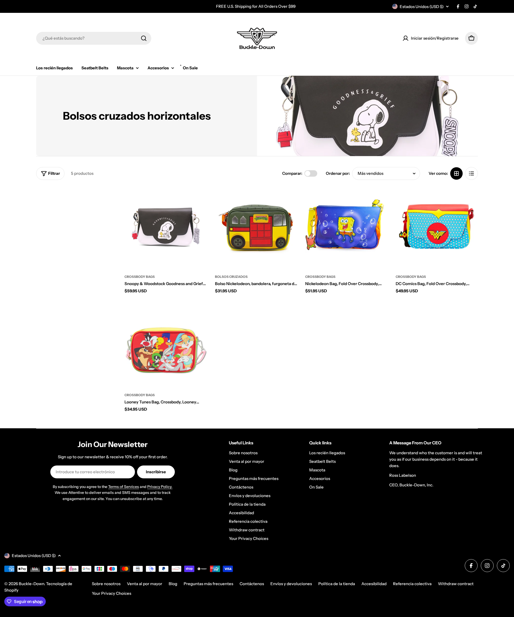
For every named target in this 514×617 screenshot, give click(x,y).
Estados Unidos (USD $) (422, 6)
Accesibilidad (374, 583)
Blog (173, 583)
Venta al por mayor (144, 583)
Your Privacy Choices (111, 593)
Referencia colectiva (412, 583)
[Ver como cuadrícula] (456, 173)
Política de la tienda (336, 583)
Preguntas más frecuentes (208, 583)
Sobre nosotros (106, 583)
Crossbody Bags (139, 277)
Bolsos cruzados (231, 277)
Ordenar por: (338, 173)
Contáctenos (252, 583)
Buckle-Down (31, 583)
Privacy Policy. (159, 486)
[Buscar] (144, 38)
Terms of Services (123, 486)
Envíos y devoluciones (291, 583)
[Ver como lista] (471, 173)
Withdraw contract (456, 583)
